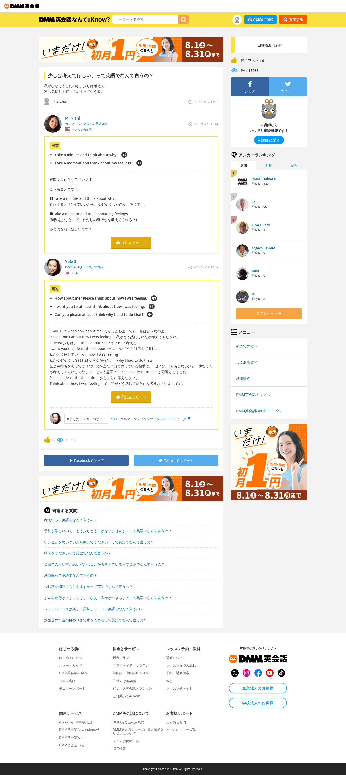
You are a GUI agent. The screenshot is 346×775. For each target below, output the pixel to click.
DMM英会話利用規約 (128, 722)
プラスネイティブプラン (131, 665)
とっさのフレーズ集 (181, 729)
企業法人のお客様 (258, 688)
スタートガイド (70, 665)
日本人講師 (67, 681)
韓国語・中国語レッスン (131, 673)
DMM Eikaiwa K (263, 178)
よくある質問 (246, 362)
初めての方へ (246, 346)
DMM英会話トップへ (253, 394)
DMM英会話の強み (73, 673)
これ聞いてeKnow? (127, 696)
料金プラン (121, 657)
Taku (255, 271)
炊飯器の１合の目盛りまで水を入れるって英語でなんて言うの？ (95, 620)
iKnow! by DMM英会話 (76, 722)
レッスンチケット (179, 688)
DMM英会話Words (73, 737)
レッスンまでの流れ (181, 665)
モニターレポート (72, 688)
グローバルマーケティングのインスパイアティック (148, 418)
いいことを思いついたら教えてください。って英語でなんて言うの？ (99, 542)
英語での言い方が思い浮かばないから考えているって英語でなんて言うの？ (104, 564)
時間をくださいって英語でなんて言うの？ (77, 553)
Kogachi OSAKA (263, 248)
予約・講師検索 (177, 673)
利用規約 (243, 378)
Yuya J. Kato (260, 225)
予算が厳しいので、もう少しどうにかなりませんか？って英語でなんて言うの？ (108, 530)
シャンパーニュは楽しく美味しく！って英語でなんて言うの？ (93, 608)
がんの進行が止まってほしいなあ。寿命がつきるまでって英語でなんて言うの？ (108, 597)
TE (253, 294)
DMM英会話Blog (71, 745)
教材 (169, 681)
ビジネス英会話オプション (132, 688)
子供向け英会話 (124, 681)
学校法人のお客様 (258, 702)
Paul (254, 202)
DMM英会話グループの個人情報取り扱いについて (138, 731)
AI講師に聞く (263, 19)
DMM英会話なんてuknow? (79, 729)
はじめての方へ (70, 657)
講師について (176, 657)
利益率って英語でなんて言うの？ (70, 575)
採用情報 (119, 748)
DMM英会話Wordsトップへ (258, 410)
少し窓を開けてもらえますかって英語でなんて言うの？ (88, 586)
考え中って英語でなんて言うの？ (70, 519)
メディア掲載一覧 (126, 741)
